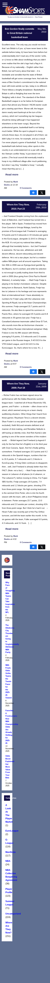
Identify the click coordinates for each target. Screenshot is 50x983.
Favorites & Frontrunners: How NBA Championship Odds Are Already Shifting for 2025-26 (7, 726)
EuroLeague (7, 831)
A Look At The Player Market (7, 813)
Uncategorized (7, 913)
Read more (11, 174)
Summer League (7, 903)
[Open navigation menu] (5, 4)
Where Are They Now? (7, 927)
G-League (7, 841)
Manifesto (7, 852)
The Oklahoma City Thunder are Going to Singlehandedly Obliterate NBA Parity (7, 638)
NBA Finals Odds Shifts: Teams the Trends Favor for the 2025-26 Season (7, 681)
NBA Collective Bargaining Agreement (7, 875)
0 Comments (26, 188)
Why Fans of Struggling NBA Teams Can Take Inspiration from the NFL (7, 597)
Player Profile (7, 891)
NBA (7, 861)
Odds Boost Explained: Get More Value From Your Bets (7, 767)
